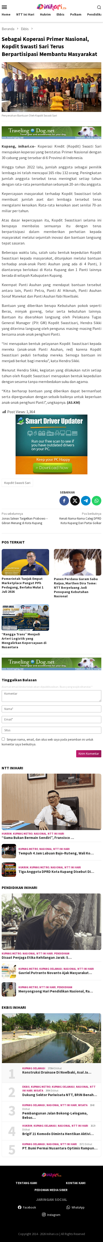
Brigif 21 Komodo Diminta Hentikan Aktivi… (58, 1134)
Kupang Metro (23, 833)
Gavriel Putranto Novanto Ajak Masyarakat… (55, 973)
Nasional (40, 833)
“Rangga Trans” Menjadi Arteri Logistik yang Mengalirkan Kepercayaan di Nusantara (24, 640)
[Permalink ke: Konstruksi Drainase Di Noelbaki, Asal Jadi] (51, 1038)
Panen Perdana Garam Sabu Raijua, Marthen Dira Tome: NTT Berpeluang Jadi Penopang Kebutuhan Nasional (76, 587)
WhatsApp (78, 1207)
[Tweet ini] (75, 500)
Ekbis (26, 1086)
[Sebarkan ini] (64, 500)
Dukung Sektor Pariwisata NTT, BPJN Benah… (59, 1095)
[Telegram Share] (86, 500)
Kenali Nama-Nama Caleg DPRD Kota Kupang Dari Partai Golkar (80, 518)
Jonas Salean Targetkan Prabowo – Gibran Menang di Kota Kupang (25, 518)
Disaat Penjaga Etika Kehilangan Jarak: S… (37, 957)
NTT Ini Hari (56, 833)
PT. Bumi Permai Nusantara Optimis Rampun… (59, 1148)
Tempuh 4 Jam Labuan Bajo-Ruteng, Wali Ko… (56, 853)
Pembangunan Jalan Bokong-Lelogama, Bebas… (55, 1115)
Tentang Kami (26, 1183)
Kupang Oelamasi (50, 968)
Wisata (38, 1090)
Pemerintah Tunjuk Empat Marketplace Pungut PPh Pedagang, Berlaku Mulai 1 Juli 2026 (22, 585)
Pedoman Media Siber (51, 1190)
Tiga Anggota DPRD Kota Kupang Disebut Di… (56, 872)
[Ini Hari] (51, 7)
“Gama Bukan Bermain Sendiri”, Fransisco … (38, 838)
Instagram (53, 1215)
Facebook (29, 1207)
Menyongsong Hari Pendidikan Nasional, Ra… (55, 991)
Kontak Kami (76, 1183)
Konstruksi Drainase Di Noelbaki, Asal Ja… (56, 1072)
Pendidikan (61, 953)
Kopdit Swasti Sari (17, 483)
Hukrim (7, 833)
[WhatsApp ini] (96, 500)
